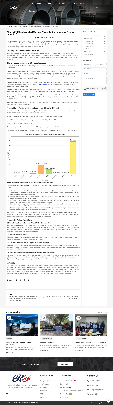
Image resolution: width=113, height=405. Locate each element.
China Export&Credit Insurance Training (90, 342)
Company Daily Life (46, 338)
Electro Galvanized (88, 54)
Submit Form (89, 95)
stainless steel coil (44, 84)
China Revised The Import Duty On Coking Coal (19, 343)
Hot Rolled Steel (88, 38)
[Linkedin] (7, 393)
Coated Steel (86, 51)
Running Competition (48, 342)
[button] (97, 7)
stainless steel (19, 57)
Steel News (9, 338)
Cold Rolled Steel (88, 43)
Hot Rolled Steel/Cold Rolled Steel (92, 36)
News (52, 37)
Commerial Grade (89, 41)
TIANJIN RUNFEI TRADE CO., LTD (28, 403)
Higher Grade (88, 48)
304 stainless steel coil (23, 185)
